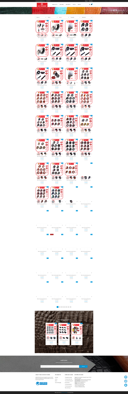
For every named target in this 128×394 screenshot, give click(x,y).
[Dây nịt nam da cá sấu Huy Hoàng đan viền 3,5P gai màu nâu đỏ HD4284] (42, 240)
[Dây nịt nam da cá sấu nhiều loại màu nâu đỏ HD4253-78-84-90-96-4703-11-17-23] (71, 121)
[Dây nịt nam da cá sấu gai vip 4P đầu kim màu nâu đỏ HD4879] (71, 264)
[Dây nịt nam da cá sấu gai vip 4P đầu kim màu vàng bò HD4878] (86, 264)
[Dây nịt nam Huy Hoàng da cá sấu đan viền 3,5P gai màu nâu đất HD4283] (56, 240)
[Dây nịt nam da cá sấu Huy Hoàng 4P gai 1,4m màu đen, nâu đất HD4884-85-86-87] (86, 26)
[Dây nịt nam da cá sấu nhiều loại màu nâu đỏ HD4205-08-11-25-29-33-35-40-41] (56, 97)
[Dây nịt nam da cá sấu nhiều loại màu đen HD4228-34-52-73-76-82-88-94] (71, 97)
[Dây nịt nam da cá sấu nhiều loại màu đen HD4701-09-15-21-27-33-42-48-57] (71, 145)
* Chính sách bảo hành (68, 384)
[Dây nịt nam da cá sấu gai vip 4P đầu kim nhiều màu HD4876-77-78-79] (71, 287)
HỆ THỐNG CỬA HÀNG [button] (78, 374)
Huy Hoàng (42, 38)
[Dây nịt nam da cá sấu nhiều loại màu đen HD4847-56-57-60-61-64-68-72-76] (86, 192)
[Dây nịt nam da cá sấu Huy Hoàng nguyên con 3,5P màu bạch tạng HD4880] (42, 50)
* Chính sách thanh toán (68, 379)
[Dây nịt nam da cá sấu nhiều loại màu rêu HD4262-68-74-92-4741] (42, 145)
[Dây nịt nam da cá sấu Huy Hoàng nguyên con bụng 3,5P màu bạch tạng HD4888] (71, 26)
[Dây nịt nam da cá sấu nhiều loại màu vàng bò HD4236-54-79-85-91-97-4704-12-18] (86, 97)
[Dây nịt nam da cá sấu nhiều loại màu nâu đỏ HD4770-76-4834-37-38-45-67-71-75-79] (42, 192)
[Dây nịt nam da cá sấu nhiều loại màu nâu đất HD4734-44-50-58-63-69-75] (56, 169)
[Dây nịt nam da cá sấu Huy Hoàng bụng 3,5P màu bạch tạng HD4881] (71, 74)
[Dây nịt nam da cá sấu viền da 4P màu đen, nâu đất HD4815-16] (86, 50)
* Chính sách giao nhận (68, 386)
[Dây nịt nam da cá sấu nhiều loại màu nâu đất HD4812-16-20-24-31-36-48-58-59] (71, 192)
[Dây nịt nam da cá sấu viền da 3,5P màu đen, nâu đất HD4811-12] (71, 50)
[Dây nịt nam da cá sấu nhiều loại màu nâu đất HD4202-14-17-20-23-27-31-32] (86, 74)
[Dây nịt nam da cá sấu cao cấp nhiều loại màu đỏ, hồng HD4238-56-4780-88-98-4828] (56, 121)
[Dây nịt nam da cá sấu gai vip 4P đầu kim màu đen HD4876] (56, 287)
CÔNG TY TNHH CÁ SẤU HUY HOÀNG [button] (43, 374)
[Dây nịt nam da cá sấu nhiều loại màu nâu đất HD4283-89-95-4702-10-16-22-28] (56, 145)
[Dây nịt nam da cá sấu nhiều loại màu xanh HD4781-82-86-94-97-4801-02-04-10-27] (56, 192)
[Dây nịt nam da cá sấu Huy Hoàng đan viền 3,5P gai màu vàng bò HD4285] (86, 216)
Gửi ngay (83, 366)
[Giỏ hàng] (91, 4)
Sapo (72, 392)
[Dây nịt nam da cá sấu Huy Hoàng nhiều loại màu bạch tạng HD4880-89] (42, 26)
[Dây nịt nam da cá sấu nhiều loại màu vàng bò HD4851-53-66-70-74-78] (42, 216)
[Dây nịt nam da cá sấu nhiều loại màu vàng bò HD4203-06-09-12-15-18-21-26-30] (42, 97)
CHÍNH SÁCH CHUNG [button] (69, 374)
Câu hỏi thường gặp (58, 382)
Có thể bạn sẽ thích (64, 320)
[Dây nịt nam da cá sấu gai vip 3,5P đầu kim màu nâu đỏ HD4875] (86, 287)
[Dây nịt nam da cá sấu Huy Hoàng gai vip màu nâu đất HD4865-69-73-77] (42, 264)
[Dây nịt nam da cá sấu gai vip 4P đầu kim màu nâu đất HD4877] (42, 287)
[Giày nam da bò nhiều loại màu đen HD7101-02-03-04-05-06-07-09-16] (64, 329)
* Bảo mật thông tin (68, 387)
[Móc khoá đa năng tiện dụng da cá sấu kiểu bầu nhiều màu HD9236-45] (76, 329)
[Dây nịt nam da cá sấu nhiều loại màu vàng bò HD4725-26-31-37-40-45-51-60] (42, 169)
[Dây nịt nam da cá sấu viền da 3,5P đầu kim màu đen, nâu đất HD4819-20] (42, 74)
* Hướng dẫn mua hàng (68, 377)
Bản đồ (56, 380)
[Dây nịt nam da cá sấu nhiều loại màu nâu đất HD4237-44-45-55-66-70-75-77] (42, 121)
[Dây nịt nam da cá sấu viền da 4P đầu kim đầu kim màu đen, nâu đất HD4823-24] (56, 50)
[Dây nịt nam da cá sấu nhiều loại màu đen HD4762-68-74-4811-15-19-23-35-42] (86, 169)
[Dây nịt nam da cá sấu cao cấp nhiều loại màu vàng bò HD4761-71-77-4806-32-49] (71, 169)
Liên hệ (56, 379)
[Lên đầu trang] (126, 389)
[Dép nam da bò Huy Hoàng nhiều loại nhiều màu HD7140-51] (51, 329)
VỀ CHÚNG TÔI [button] (58, 374)
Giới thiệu (56, 377)
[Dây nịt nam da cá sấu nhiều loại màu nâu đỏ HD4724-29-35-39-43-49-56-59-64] (86, 145)
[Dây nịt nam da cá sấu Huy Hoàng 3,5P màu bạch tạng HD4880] (56, 26)
